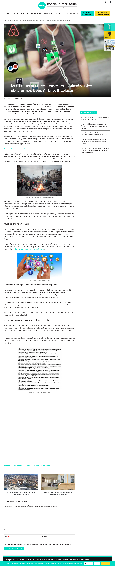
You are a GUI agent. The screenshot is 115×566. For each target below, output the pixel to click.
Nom (6, 529)
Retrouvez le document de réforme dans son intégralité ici (24, 149)
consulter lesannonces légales (103, 13)
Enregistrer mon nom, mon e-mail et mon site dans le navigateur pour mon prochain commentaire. (38, 544)
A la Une (15, 20)
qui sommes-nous (74, 560)
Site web (44, 537)
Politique (15, 13)
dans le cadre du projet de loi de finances (29, 249)
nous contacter (63, 560)
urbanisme (48, 13)
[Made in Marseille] (57, 5)
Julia (7, 98)
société (57, 13)
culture (65, 13)
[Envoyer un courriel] (9, 98)
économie (24, 13)
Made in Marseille (26, 560)
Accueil (8, 20)
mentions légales (51, 560)
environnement (36, 13)
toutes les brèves (88, 113)
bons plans (74, 13)
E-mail (6, 537)
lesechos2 (47, 465)
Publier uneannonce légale (87, 13)
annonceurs (85, 560)
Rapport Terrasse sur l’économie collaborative (21, 465)
